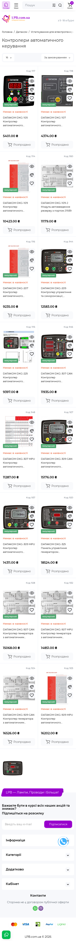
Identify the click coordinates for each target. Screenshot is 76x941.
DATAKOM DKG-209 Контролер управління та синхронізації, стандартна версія (56, 292)
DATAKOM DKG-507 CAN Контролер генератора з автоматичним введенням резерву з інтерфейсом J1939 (18, 633)
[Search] (60, 5)
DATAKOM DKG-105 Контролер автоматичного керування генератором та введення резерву (15, 121)
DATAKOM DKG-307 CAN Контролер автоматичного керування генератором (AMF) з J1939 (56, 377)
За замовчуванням (55, 57)
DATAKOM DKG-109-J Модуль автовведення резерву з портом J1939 (56, 206)
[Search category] (54, 5)
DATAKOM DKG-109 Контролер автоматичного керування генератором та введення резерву (15, 207)
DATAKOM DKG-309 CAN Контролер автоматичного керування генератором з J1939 (56, 462)
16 (7, 57)
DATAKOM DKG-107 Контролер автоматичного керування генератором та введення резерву (53, 121)
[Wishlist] (31, 98)
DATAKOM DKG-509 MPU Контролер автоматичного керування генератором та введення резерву (57, 718)
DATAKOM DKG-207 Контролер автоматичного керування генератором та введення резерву (15, 292)
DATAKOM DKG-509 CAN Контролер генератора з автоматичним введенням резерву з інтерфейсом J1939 (18, 718)
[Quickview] (31, 81)
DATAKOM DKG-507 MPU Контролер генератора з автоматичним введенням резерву (57, 633)
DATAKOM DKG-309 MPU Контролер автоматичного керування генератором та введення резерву (19, 548)
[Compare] (31, 89)
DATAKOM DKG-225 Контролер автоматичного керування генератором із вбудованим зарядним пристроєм (18, 377)
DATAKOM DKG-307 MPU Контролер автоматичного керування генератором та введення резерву (19, 462)
